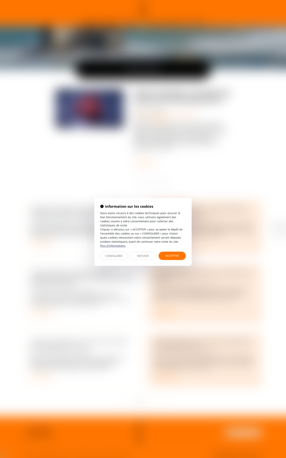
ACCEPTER (172, 255)
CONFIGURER (113, 256)
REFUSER (143, 256)
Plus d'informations (112, 246)
